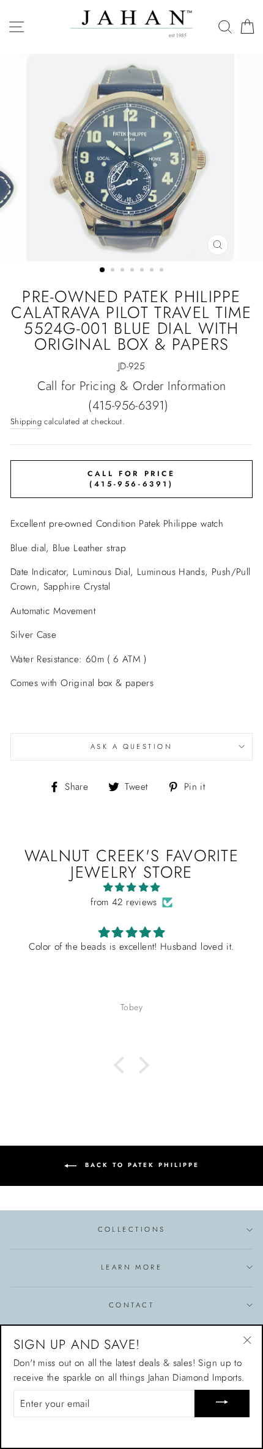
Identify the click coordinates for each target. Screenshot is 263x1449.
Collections (132, 1229)
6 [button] (153, 271)
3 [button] (123, 271)
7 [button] (163, 271)
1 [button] (103, 270)
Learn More (131, 1267)
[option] (131, 157)
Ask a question (131, 746)
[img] (131, 887)
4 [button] (133, 271)
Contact (131, 1305)
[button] (122, 1065)
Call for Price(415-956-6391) (131, 479)
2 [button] (114, 271)
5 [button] (143, 271)
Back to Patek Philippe (140, 1164)
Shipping (26, 421)
